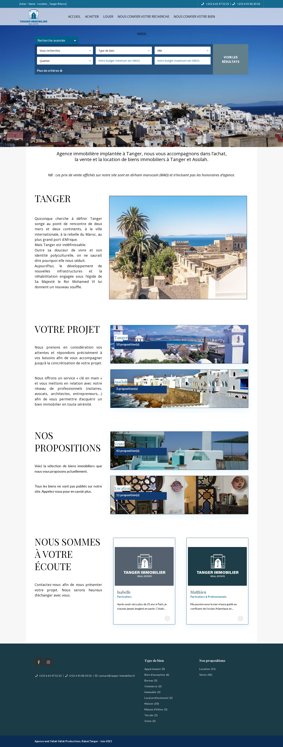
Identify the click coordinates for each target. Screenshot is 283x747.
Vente (119, 443)
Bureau (148, 680)
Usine (148, 721)
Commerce (150, 686)
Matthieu (198, 592)
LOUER (108, 16)
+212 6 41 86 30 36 (248, 3)
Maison (148, 703)
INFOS (141, 34)
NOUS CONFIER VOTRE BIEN (194, 16)
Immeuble (150, 692)
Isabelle (124, 592)
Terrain (148, 715)
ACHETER (92, 16)
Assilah (120, 381)
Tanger (121, 337)
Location (122, 488)
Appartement (152, 669)
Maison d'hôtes (153, 709)
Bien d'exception (154, 674)
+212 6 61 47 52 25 (217, 3)
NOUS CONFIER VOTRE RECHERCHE (143, 16)
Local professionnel (156, 697)
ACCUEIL (74, 16)
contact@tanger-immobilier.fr (117, 675)
